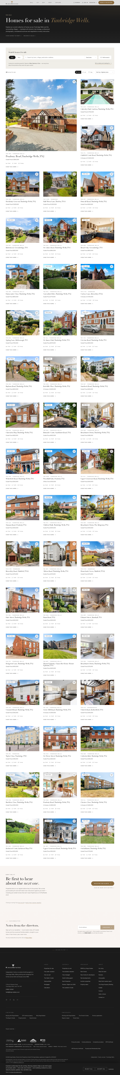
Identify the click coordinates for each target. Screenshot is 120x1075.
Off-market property (27, 1015)
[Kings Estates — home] (13, 4)
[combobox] (54, 57)
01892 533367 (87, 936)
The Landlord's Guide (67, 987)
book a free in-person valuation (33, 902)
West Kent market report (105, 981)
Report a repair (65, 1018)
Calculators (47, 987)
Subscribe (106, 924)
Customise (111, 1069)
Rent (51, 3)
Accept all (101, 1069)
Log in (86, 3)
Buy (45, 3)
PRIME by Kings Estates (86, 968)
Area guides (102, 978)
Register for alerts (101, 883)
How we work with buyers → (104, 887)
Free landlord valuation (68, 971)
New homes (83, 971)
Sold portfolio (47, 981)
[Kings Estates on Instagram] (6, 999)
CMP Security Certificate (77, 1048)
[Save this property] (74, 81)
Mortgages (47, 984)
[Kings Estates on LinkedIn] (14, 999)
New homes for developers (87, 975)
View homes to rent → (13, 35)
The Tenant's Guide (84, 1015)
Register (92, 3)
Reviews (101, 975)
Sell (32, 3)
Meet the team (102, 971)
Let (39, 3)
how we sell (21, 902)
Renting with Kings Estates (68, 1015)
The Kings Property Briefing (106, 984)
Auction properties (85, 981)
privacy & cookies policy (16, 1072)
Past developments (85, 978)
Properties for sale (49, 968)
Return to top (61, 949)
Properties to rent (67, 968)
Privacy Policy (29, 937)
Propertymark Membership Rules (92, 1048)
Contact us (101, 997)
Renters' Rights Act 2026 (68, 984)
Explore (59, 3)
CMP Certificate (109, 1042)
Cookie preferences (86, 1042)
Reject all (89, 1069)
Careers (101, 991)
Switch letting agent (67, 978)
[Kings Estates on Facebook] (10, 999)
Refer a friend (102, 994)
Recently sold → (29, 35)
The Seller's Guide (49, 978)
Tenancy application (97, 1015)
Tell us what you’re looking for (102, 63)
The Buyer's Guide (10, 1018)
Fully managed (66, 975)
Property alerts (84, 984)
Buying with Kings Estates (12, 1015)
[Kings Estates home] (13, 966)
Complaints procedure (98, 1042)
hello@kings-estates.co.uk (12, 992)
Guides (100, 987)
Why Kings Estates (40, 1015)
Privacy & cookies (75, 1042)
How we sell (47, 975)
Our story (101, 968)
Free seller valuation (49, 971)
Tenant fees (76, 1018)
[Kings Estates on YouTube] (17, 999)
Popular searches (10, 1028)
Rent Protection (66, 981)
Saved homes (33, 1018)
